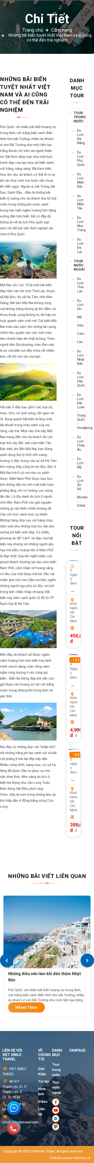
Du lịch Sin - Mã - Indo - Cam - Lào (80, 321)
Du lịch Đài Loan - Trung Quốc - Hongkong (82, 411)
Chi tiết (47, 18)
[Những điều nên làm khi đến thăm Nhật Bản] (47, 932)
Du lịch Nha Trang (81, 224)
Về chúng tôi (44, 1054)
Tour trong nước (80, 117)
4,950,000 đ (70, 732)
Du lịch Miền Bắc (80, 180)
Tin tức (44, 1081)
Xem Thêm (28, 1007)
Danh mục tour (77, 88)
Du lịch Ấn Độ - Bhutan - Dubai (82, 491)
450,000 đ (70, 638)
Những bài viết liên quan (47, 876)
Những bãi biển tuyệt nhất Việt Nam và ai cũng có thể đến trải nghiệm (49, 37)
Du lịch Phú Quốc (81, 158)
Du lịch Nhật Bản (80, 357)
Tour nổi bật (77, 535)
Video (42, 1102)
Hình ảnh (42, 1091)
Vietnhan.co (82, 1158)
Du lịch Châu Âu (81, 443)
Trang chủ (32, 30)
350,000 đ (70, 827)
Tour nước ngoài (79, 265)
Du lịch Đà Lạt (80, 245)
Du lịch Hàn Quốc (81, 379)
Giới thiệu (42, 1071)
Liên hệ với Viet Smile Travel (12, 1054)
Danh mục (57, 1052)
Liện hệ (41, 1111)
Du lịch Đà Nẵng (81, 137)
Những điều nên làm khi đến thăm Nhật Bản (44, 976)
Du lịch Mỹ (80, 463)
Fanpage (77, 1050)
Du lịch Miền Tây (80, 202)
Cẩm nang (61, 30)
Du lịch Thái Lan (80, 285)
